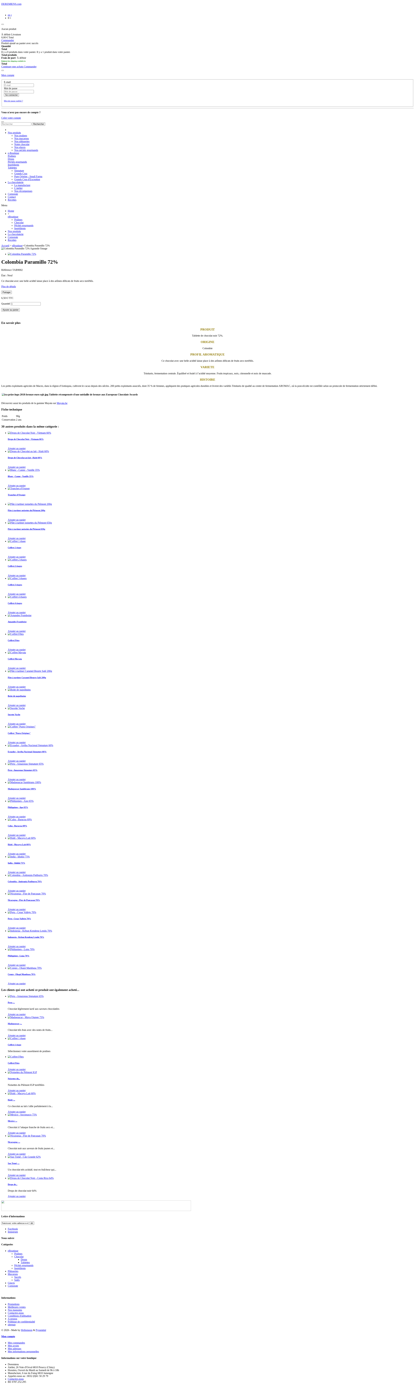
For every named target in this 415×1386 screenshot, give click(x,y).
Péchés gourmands (17, 161)
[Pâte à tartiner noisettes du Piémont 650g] (30, 522)
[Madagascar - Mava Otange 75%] (26, 1017)
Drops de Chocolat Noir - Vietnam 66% (26, 439)
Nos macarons (21, 138)
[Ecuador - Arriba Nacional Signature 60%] (30, 745)
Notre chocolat (21, 144)
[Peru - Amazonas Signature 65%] (26, 763)
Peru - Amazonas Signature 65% (22, 770)
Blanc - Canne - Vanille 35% (21, 476)
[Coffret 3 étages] (17, 578)
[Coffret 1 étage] (17, 541)
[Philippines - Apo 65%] (21, 801)
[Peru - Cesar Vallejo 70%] (22, 912)
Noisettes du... (14, 1078)
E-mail (7, 82)
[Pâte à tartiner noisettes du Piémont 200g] (30, 504)
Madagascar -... (15, 1023)
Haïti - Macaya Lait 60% (19, 844)
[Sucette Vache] (16, 708)
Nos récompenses (23, 191)
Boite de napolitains (17, 696)
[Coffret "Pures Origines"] (22, 726)
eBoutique (13, 216)
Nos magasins (15, 1310)
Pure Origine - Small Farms (28, 176)
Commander (7, 40)
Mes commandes (16, 1342)
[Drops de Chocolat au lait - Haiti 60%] (28, 451)
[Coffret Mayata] (17, 652)
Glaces (11, 1283)
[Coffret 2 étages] (17, 559)
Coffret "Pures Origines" (19, 733)
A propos (12, 1318)
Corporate (13, 237)
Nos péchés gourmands (26, 150)
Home (11, 210)
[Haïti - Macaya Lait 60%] (22, 838)
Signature (19, 170)
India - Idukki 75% (16, 863)
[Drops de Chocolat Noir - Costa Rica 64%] (31, 1178)
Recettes (12, 240)
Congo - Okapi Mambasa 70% (22, 974)
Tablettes (12, 167)
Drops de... (12, 1184)
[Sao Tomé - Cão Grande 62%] (24, 1156)
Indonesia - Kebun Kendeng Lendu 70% (26, 937)
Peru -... (11, 1002)
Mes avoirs (13, 1345)
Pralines (12, 156)
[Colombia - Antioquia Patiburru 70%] (28, 875)
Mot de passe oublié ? (13, 101)
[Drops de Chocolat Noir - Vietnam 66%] (29, 432)
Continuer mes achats (12, 66)
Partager (7, 292)
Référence (6, 270)
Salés (17, 1280)
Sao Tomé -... (13, 1163)
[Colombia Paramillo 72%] (22, 254)
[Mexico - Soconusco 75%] (22, 1114)
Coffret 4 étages (15, 603)
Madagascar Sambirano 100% (22, 789)
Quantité (5, 303)
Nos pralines (20, 135)
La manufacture (22, 185)
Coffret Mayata (15, 659)
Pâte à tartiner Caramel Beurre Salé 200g (27, 677)
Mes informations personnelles (23, 1351)
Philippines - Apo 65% (18, 807)
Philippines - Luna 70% (18, 956)
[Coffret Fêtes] (16, 634)
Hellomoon (26, 1330)
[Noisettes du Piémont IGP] (22, 1072)
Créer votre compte (11, 118)
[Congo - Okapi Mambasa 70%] (25, 968)
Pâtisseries (13, 1271)
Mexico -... (12, 1121)
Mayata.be (62, 403)
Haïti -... (11, 1100)
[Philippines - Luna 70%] (21, 949)
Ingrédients (13, 164)
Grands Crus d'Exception (27, 179)
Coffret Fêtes (13, 640)
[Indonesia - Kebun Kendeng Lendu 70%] (30, 930)
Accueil (5, 245)
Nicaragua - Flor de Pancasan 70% (24, 900)
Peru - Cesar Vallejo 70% (19, 918)
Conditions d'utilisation (19, 1315)
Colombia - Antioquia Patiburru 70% (25, 881)
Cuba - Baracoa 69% (17, 826)
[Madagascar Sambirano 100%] (24, 782)
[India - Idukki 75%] (19, 856)
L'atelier (18, 188)
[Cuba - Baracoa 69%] (20, 819)
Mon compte (7, 75)
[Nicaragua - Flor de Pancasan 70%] (27, 893)
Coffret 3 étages (15, 584)
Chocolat (19, 222)
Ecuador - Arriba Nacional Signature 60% (27, 751)
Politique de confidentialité (21, 1321)
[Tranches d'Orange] (19, 488)
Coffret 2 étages (15, 566)
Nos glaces (19, 147)
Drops (11, 159)
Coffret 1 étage (14, 547)
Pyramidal (41, 1330)
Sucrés (17, 1277)
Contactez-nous (16, 1313)
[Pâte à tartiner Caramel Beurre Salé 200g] (30, 671)
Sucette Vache (14, 714)
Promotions (13, 1304)
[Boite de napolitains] (19, 689)
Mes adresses (14, 1348)
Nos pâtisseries (22, 141)
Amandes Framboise (17, 621)
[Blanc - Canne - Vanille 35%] (24, 470)
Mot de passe (10, 88)
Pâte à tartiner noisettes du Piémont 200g (26, 510)
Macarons (13, 1274)
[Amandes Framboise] (19, 615)
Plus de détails (8, 286)
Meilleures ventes (17, 1307)
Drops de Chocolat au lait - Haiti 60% (25, 457)
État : (4, 275)
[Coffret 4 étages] (17, 596)
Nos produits (14, 231)
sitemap (12, 1324)
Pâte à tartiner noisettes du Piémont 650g (26, 529)
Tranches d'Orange (16, 495)
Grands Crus (20, 173)
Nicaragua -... (14, 1142)
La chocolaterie (16, 234)
